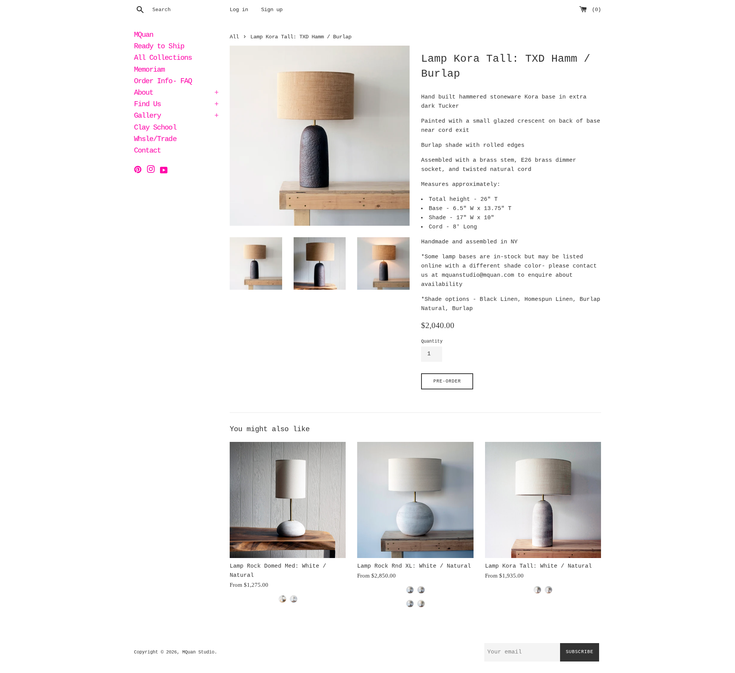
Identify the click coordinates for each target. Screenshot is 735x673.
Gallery (176, 116)
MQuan (143, 35)
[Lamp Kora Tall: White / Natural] (543, 500)
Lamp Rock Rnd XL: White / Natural (414, 566)
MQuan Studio (198, 652)
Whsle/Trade (155, 139)
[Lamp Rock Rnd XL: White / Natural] (415, 500)
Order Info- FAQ (163, 82)
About (176, 93)
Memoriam (149, 70)
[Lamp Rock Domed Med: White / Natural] (288, 500)
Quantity (432, 341)
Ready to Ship (159, 47)
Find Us (176, 105)
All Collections (163, 58)
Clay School (155, 128)
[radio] (282, 599)
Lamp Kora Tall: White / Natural (538, 566)
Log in (239, 10)
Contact (147, 151)
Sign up (272, 10)
